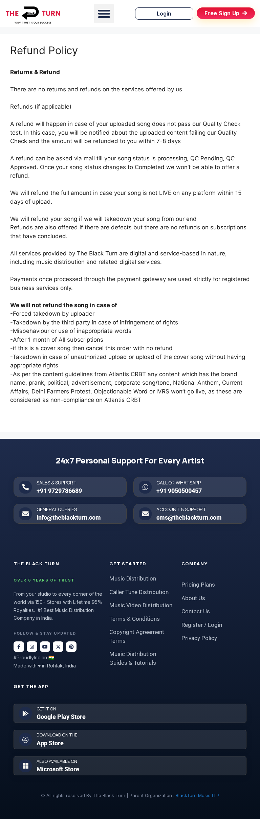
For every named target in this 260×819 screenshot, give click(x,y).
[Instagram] (32, 646)
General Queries (57, 509)
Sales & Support (57, 482)
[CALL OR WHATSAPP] (145, 487)
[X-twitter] (58, 646)
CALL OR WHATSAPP (178, 482)
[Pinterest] (71, 646)
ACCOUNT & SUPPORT (181, 509)
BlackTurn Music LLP (197, 795)
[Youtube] (45, 646)
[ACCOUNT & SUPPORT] (145, 513)
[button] (104, 14)
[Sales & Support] (25, 487)
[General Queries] (25, 513)
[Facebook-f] (19, 646)
